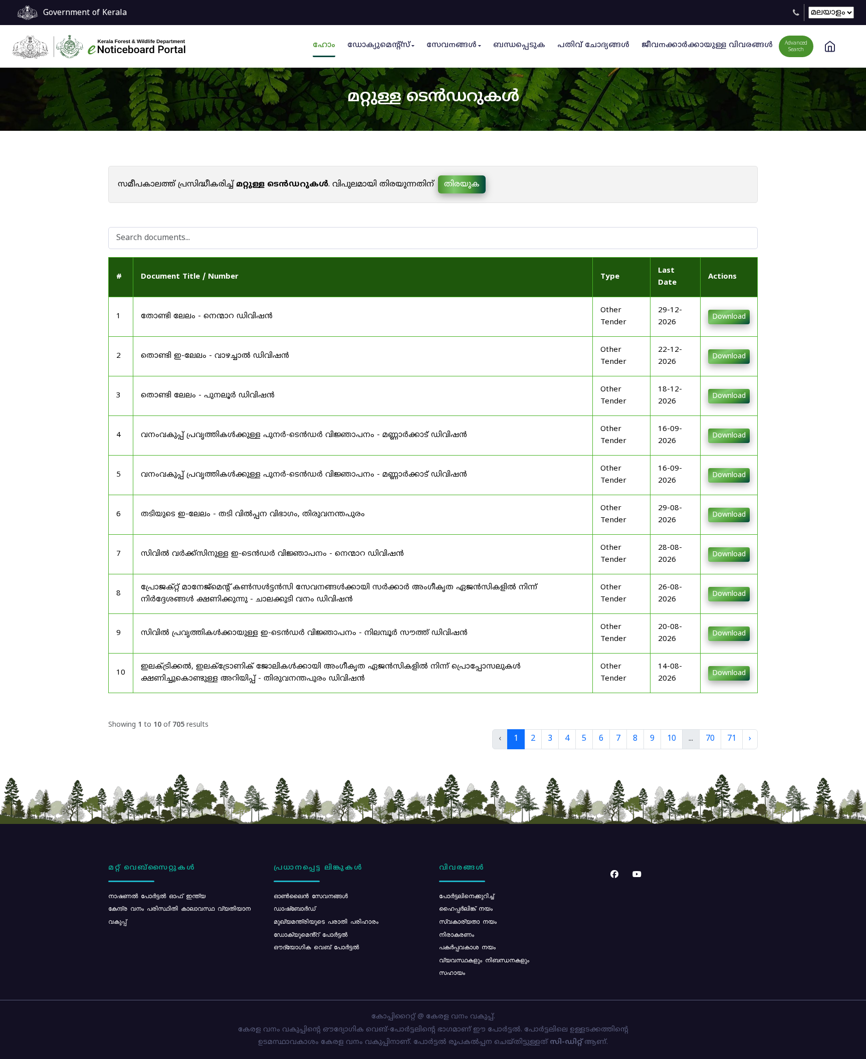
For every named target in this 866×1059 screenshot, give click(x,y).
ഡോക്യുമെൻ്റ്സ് (378, 45)
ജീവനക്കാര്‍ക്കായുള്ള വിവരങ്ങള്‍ (707, 45)
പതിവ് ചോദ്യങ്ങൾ (593, 45)
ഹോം (324, 45)
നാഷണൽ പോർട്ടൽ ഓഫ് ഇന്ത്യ (156, 896)
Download (729, 317)
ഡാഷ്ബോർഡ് (294, 908)
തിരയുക (462, 184)
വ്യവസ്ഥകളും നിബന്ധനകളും (484, 960)
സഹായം (452, 972)
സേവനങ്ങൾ (451, 45)
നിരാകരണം (456, 934)
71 (731, 739)
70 (710, 739)
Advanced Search (796, 46)
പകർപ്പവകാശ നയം (467, 947)
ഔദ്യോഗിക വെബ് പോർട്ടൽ (316, 947)
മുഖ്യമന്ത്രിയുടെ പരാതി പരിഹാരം (326, 921)
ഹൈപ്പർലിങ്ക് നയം (466, 908)
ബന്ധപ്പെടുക (519, 45)
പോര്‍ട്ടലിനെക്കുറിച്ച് (466, 896)
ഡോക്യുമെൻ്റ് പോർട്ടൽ (310, 934)
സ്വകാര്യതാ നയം (468, 921)
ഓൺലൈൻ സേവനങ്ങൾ (311, 896)
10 (671, 739)
